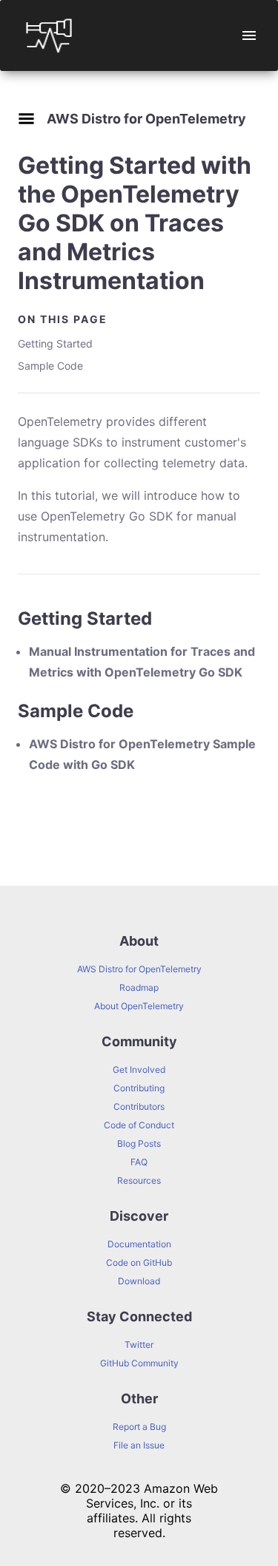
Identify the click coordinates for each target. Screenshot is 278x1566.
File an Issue (139, 1445)
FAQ (139, 1161)
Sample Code (50, 365)
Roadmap (139, 987)
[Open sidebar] (26, 118)
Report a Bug (139, 1426)
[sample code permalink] (10, 711)
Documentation (139, 1244)
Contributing (139, 1088)
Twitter (139, 1344)
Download (139, 1281)
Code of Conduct (139, 1125)
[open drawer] (249, 35)
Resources (139, 1180)
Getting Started (55, 343)
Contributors (139, 1106)
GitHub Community (139, 1363)
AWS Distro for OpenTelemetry (139, 968)
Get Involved (139, 1069)
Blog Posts (139, 1143)
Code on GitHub (139, 1262)
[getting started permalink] (10, 618)
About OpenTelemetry (139, 1005)
